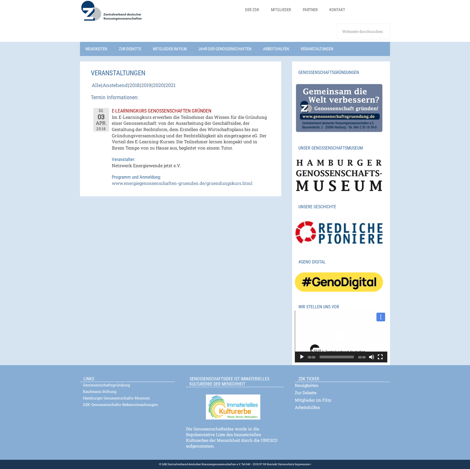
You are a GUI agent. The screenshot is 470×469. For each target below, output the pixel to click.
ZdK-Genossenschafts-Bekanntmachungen (120, 404)
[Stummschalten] (371, 357)
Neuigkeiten (307, 385)
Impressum (302, 464)
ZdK (159, 14)
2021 (170, 85)
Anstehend (115, 85)
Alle (96, 85)
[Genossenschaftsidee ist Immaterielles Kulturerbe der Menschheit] (235, 404)
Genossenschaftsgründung (106, 385)
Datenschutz (285, 464)
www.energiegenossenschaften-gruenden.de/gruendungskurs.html (182, 183)
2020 (158, 85)
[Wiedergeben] (302, 357)
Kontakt (272, 464)
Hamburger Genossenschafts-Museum (116, 398)
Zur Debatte (306, 392)
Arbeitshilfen (307, 407)
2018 (134, 85)
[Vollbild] (380, 357)
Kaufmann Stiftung (99, 391)
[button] (341, 336)
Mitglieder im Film (313, 400)
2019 (146, 85)
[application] (341, 336)
